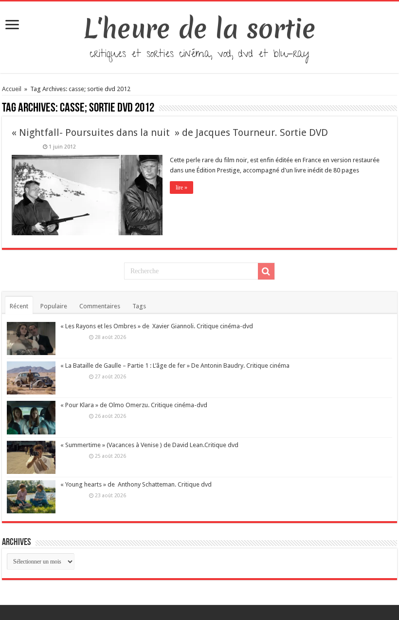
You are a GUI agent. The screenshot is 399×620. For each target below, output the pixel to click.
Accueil (12, 89)
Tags (139, 306)
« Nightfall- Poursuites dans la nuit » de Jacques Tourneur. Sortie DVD (170, 132)
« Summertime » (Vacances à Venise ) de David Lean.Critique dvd (149, 445)
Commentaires (99, 306)
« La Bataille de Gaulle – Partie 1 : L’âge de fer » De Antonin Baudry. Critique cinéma (175, 365)
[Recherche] (266, 271)
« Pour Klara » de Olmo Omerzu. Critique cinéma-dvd (133, 405)
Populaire (53, 306)
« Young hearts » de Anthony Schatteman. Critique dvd (136, 484)
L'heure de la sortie (200, 28)
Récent (19, 306)
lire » (181, 187)
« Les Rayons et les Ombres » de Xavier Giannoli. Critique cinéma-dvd (156, 326)
